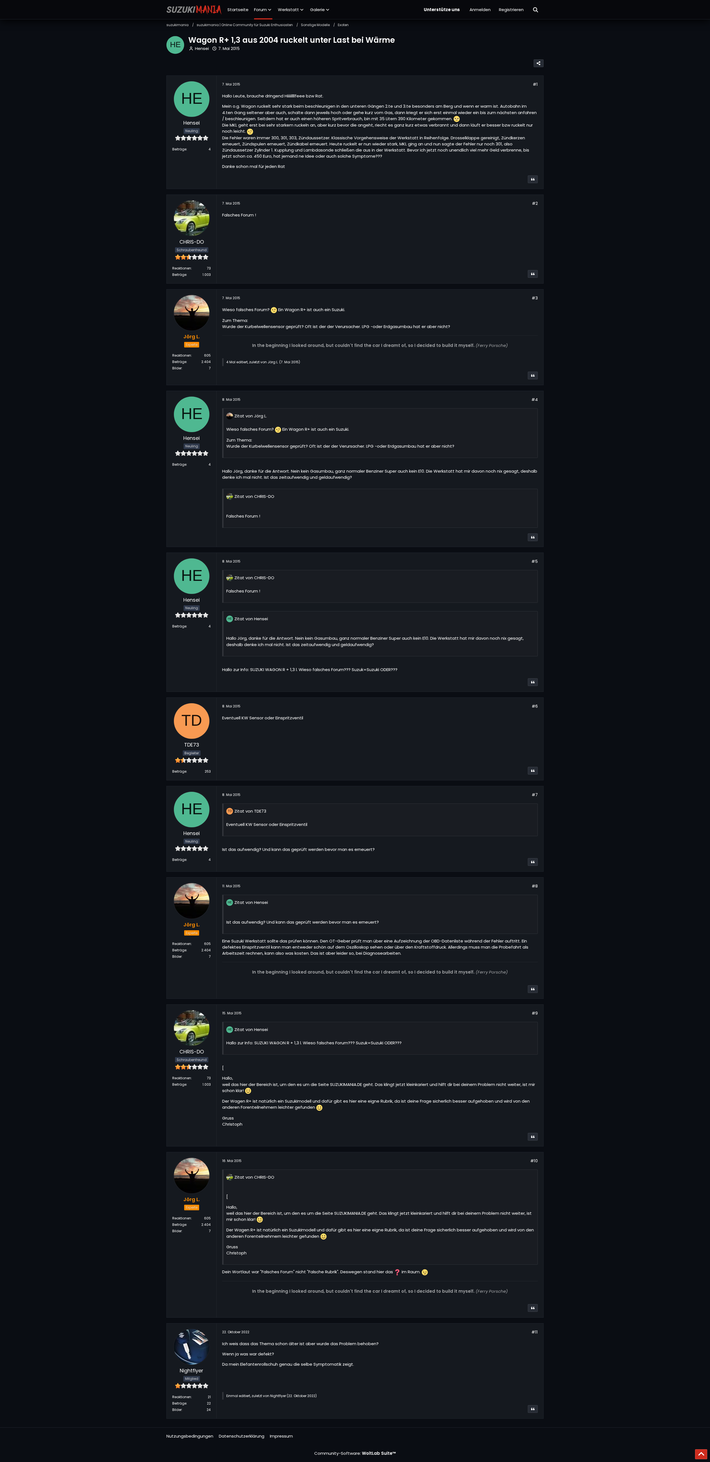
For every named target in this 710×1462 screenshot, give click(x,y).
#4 (534, 399)
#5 (534, 561)
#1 (535, 84)
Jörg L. (273, 362)
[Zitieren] (533, 179)
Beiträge (179, 149)
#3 (535, 298)
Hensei (202, 48)
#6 (535, 706)
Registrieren (511, 9)
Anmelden (480, 9)
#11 (534, 1332)
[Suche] (536, 10)
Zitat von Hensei (251, 619)
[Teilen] (539, 63)
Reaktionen (181, 268)
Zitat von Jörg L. (250, 416)
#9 (535, 1013)
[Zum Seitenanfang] (701, 1454)
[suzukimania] (194, 9)
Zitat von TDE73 (250, 811)
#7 (535, 795)
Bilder (177, 368)
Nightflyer (278, 1395)
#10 (534, 1161)
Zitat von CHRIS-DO (254, 496)
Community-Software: (355, 1453)
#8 (535, 886)
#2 (535, 203)
